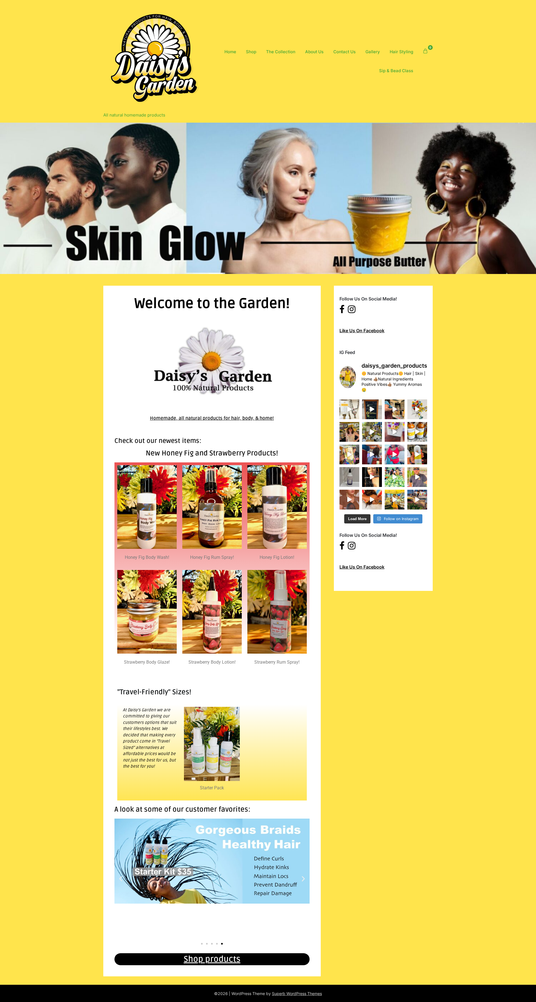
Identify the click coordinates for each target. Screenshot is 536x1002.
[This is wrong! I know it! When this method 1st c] (372, 477)
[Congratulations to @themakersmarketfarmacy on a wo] (372, 409)
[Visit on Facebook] (341, 311)
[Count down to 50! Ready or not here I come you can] (395, 454)
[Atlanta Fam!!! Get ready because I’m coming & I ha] (417, 432)
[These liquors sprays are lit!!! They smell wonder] (349, 454)
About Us (314, 51)
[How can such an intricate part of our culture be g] (349, 500)
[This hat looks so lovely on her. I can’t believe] (349, 432)
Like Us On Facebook (361, 330)
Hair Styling (401, 51)
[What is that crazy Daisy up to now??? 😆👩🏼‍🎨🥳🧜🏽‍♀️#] (395, 432)
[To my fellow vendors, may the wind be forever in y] (395, 500)
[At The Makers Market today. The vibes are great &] (417, 409)
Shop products (212, 959)
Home (230, 51)
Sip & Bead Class (396, 70)
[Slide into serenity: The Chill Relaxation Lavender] (349, 477)
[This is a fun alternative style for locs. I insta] (372, 500)
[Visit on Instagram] (351, 311)
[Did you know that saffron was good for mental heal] (417, 477)
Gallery (372, 51)
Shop (251, 51)
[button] (120, 878)
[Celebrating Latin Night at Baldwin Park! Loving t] (417, 500)
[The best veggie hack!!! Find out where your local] (395, 477)
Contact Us (344, 51)
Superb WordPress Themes (297, 993)
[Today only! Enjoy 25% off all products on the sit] (372, 454)
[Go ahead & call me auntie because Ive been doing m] (417, 454)
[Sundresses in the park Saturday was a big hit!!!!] (372, 432)
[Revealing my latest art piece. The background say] (395, 409)
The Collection (280, 51)
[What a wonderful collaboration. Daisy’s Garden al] (349, 409)
